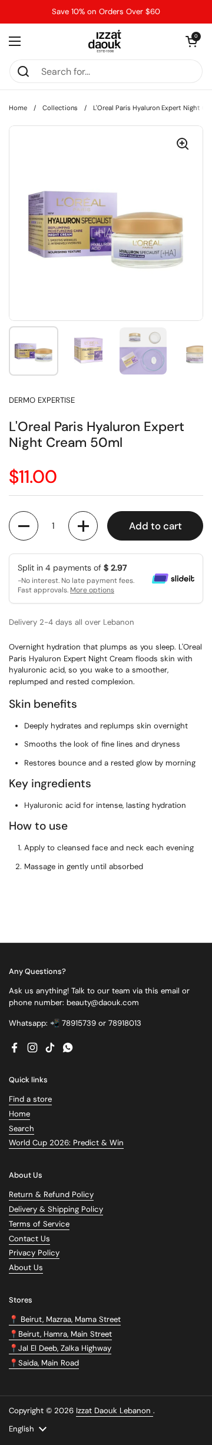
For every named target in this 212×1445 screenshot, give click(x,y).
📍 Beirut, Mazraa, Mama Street (65, 1319)
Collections (60, 108)
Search (21, 1128)
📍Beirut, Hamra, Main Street (60, 1334)
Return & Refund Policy (51, 1194)
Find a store (30, 1099)
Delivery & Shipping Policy (56, 1209)
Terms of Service (39, 1224)
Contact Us (29, 1239)
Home (18, 108)
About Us (26, 1267)
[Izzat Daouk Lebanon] (106, 41)
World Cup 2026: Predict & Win (66, 1143)
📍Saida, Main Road (44, 1363)
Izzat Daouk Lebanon (114, 1411)
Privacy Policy (34, 1253)
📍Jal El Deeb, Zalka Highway (60, 1348)
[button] (191, 41)
